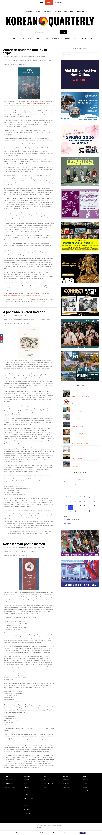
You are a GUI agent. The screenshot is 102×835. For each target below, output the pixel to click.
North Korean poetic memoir (24, 544)
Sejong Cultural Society (31, 140)
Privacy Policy (9, 783)
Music (26, 805)
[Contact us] (1, 341)
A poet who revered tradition (24, 312)
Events (26, 817)
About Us (46, 779)
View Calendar (67, 523)
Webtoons (27, 813)
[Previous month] (64, 482)
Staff (45, 787)
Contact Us (86, 787)
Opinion (26, 787)
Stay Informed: (37, 29)
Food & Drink (28, 802)
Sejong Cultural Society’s (33, 103)
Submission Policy (10, 787)
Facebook (66, 779)
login (42, 2)
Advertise (85, 779)
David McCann (41, 247)
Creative (26, 809)
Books (26, 791)
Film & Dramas (28, 798)
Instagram (66, 783)
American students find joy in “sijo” (25, 51)
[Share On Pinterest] (1, 338)
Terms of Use (8, 779)
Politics (26, 783)
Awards (46, 791)
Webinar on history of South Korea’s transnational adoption (79, 521)
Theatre (26, 794)
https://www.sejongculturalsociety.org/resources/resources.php (22, 295)
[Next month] (95, 482)
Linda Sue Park (22, 251)
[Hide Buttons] (0, 344)
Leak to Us (86, 791)
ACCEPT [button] (82, 832)
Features (26, 779)
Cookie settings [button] (74, 832)
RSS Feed (66, 787)
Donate (49, 2)
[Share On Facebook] (1, 335)
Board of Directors (49, 783)
